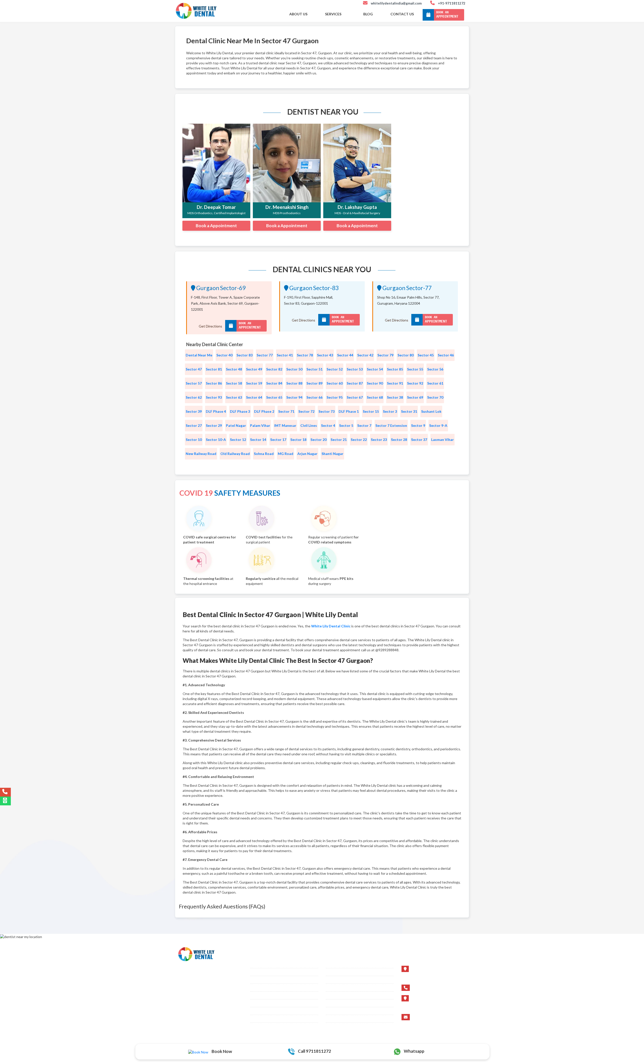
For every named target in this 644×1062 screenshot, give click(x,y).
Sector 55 (415, 369)
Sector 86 (214, 383)
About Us (298, 14)
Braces (255, 964)
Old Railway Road (235, 453)
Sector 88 (294, 383)
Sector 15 (371, 411)
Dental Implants (262, 972)
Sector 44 (345, 355)
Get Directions (210, 326)
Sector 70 (435, 397)
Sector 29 (214, 425)
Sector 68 (375, 397)
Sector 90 (375, 383)
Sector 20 (318, 439)
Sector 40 (224, 355)
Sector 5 (346, 425)
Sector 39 (194, 411)
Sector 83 (244, 355)
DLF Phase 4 (216, 411)
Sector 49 (254, 369)
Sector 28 (399, 439)
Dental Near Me (199, 355)
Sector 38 (395, 397)
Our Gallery (335, 972)
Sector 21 (339, 439)
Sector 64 (254, 397)
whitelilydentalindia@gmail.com (396, 3)
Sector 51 (314, 369)
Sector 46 (446, 355)
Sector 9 (418, 425)
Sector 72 (306, 411)
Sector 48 (234, 369)
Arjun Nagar (307, 453)
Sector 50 (294, 369)
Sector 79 (385, 355)
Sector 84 (274, 383)
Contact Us (402, 14)
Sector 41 (285, 355)
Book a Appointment (216, 225)
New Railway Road (201, 453)
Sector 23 (379, 439)
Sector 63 (234, 397)
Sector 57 (194, 383)
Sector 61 (435, 383)
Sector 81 (214, 369)
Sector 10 (194, 439)
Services (333, 14)
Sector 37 (419, 439)
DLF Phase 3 (240, 411)
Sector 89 (314, 383)
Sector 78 (305, 355)
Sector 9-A (438, 425)
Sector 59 (254, 383)
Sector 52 (335, 369)
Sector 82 (274, 369)
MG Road (285, 453)
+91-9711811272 (451, 3)
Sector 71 (286, 411)
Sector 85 (395, 369)
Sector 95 (335, 397)
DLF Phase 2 (264, 411)
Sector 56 (435, 369)
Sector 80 (405, 355)
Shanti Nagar (332, 453)
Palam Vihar (260, 425)
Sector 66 (314, 397)
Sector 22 (359, 439)
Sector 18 (298, 439)
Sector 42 (365, 355)
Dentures (257, 1003)
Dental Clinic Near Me (343, 1003)
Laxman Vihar (442, 439)
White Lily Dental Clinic (330, 626)
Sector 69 (415, 397)
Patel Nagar (236, 425)
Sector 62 (194, 397)
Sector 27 (194, 425)
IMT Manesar (285, 425)
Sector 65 (274, 397)
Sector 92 (415, 383)
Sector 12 (238, 439)
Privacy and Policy (340, 1019)
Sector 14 (258, 439)
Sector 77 (265, 355)
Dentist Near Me (338, 995)
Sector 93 (214, 397)
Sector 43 (325, 355)
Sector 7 (364, 425)
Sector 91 (395, 383)
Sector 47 (194, 369)
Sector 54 (375, 369)
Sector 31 (409, 411)
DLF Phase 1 (349, 411)
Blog (368, 14)
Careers (332, 988)
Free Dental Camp (340, 1011)
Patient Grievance (264, 1019)
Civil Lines (308, 425)
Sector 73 (326, 411)
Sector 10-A (216, 439)
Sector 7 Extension (391, 425)
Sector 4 (328, 425)
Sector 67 (355, 397)
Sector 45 (426, 355)
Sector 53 (355, 369)
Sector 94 (294, 397)
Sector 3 (390, 411)
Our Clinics (259, 1011)
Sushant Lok (431, 411)
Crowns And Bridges (267, 995)
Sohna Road (264, 453)
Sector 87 (355, 383)
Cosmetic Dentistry (265, 980)
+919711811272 (428, 987)
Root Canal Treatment (268, 988)
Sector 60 (335, 383)
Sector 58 (234, 383)
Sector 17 (278, 439)
